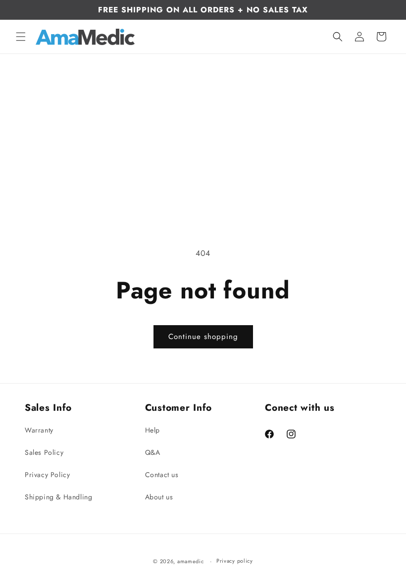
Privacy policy (234, 561)
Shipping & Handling (58, 497)
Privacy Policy (47, 475)
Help (152, 430)
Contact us (162, 475)
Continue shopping (203, 336)
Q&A (152, 452)
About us (159, 497)
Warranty (39, 430)
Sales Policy (44, 452)
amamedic (190, 561)
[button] (21, 37)
